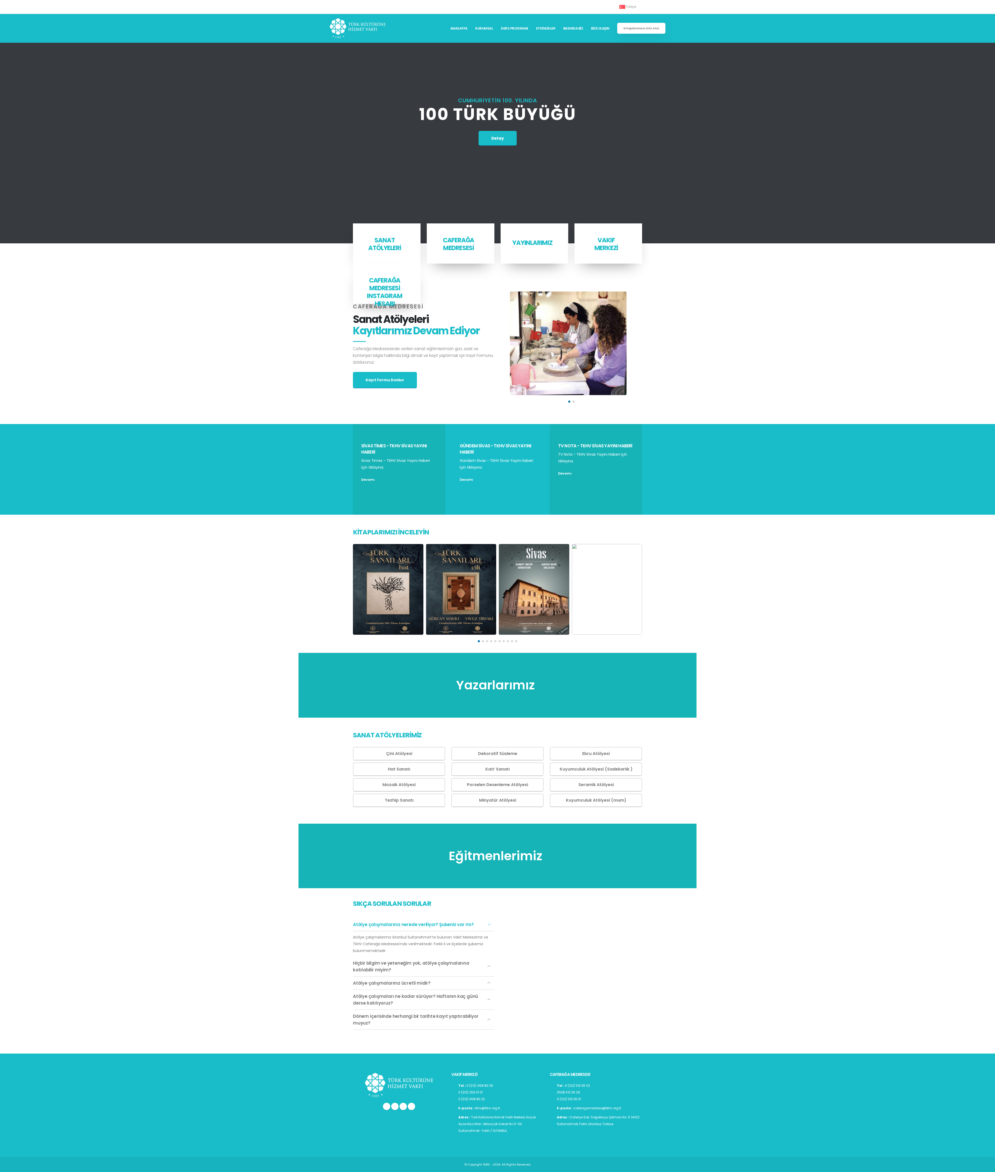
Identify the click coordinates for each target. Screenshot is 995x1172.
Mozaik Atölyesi (399, 785)
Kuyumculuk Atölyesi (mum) (596, 800)
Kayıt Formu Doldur (385, 380)
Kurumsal (484, 28)
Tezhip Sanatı (399, 800)
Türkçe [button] (631, 6)
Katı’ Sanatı (497, 769)
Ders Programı (514, 28)
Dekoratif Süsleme (497, 754)
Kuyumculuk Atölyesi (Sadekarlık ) (596, 769)
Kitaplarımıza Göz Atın (641, 28)
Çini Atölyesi (399, 754)
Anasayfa (458, 28)
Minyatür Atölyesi (497, 800)
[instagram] (386, 1106)
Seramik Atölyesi (596, 785)
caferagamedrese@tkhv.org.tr (597, 1108)
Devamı (368, 479)
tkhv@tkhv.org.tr (487, 1108)
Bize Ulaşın (600, 28)
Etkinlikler (546, 28)
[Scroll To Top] (985, 1166)
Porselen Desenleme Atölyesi (497, 785)
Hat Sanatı (399, 769)
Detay (497, 138)
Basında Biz (573, 28)
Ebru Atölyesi (596, 754)
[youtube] (403, 1106)
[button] (569, 401)
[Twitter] (395, 1106)
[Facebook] (411, 1106)
